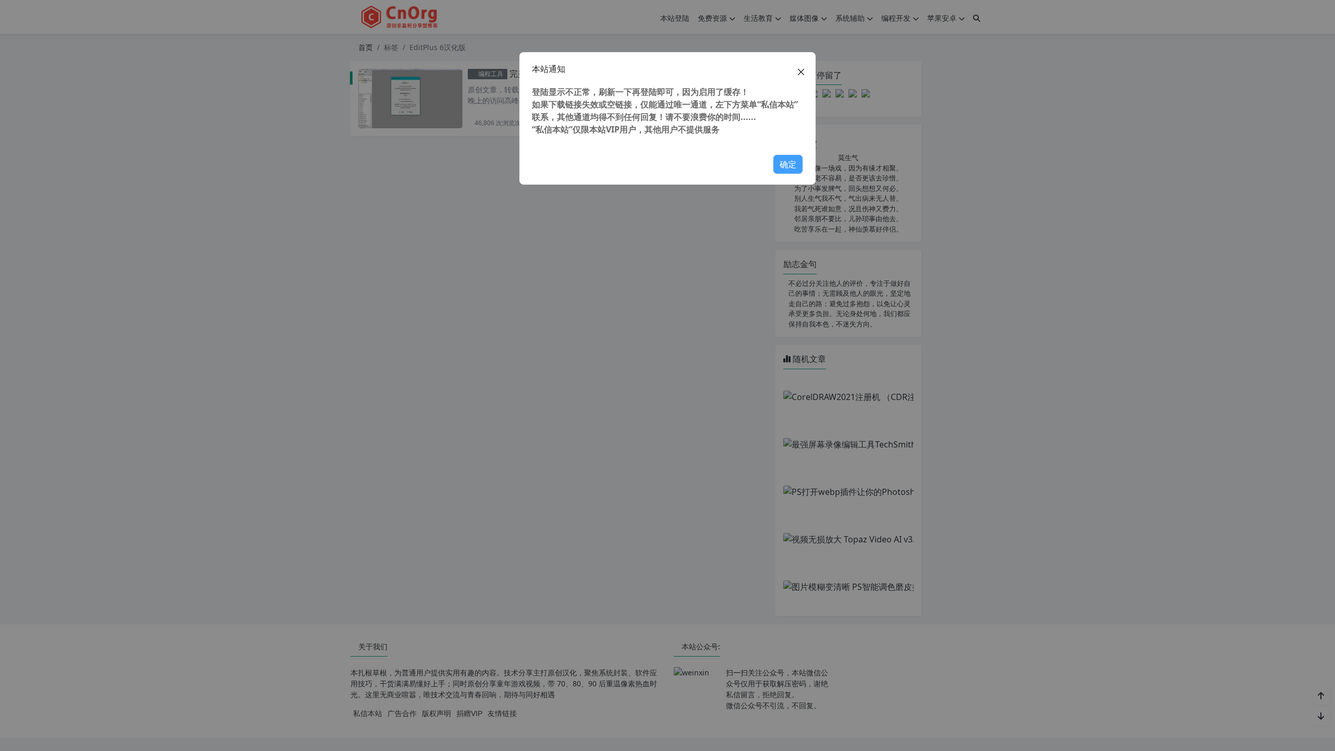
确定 (788, 164)
